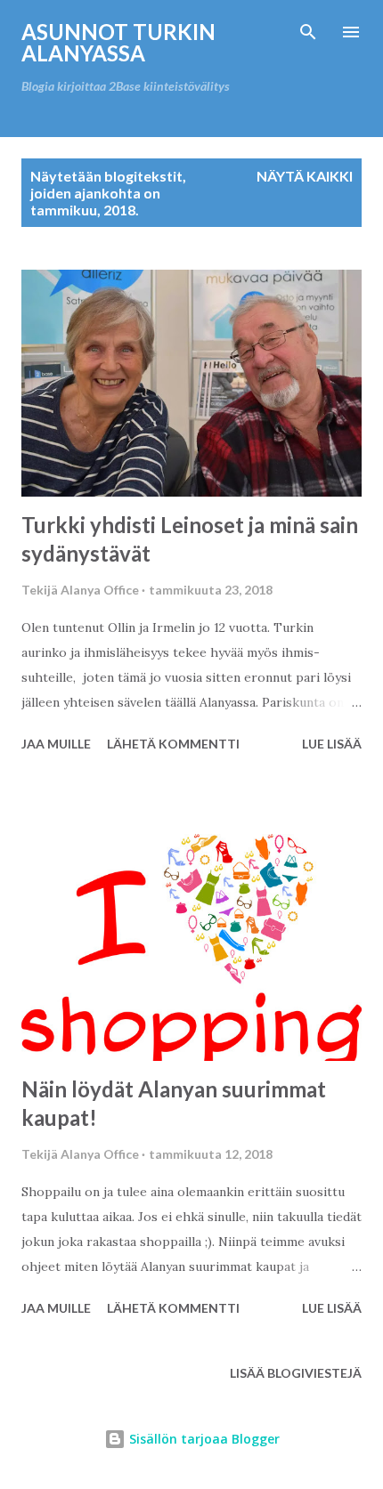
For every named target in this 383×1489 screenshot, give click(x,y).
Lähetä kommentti (173, 743)
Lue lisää (332, 743)
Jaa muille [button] (56, 743)
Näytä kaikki (305, 175)
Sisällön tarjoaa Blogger (203, 1438)
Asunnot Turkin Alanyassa (118, 42)
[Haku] (308, 32)
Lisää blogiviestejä (296, 1372)
